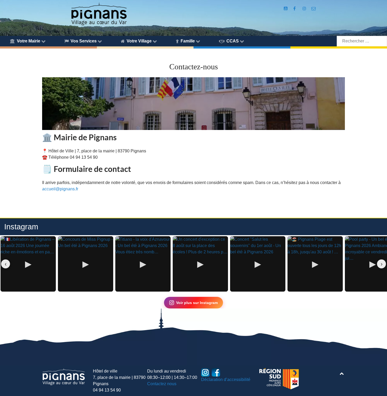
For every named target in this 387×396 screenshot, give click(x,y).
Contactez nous (161, 383)
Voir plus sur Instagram (197, 303)
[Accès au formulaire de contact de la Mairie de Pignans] (313, 9)
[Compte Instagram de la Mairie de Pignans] (305, 9)
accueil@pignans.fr (60, 189)
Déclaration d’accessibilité (225, 379)
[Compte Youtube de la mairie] (286, 9)
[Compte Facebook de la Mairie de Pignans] (295, 9)
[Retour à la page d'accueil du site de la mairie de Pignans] (99, 13)
